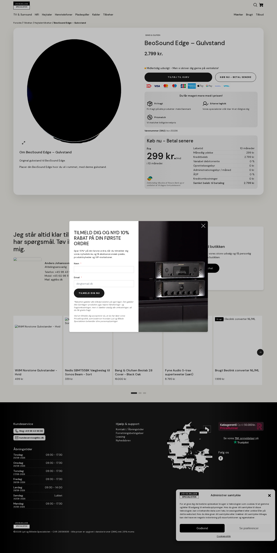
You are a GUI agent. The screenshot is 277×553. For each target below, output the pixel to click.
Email (77, 277)
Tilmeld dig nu (89, 293)
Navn (76, 263)
